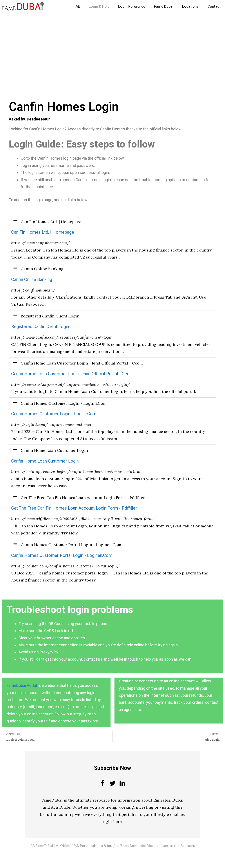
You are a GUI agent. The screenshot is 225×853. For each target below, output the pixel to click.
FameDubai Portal (22, 685)
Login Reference (131, 6)
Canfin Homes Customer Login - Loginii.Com (53, 414)
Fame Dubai (163, 6)
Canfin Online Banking (31, 279)
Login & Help (99, 6)
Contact (214, 6)
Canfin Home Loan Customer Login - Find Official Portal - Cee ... (72, 374)
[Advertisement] (112, 46)
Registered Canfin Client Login (40, 326)
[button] (112, 222)
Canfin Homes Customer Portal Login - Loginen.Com (61, 555)
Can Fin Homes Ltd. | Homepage (42, 232)
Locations (190, 6)
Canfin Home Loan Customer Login (45, 461)
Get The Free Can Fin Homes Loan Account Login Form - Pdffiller (74, 508)
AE (78, 6)
